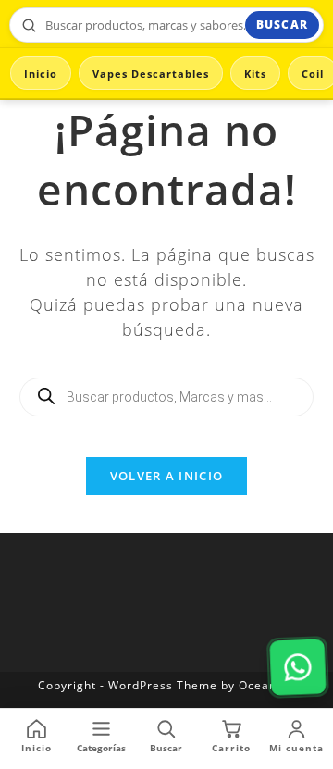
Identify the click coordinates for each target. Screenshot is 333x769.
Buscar (282, 24)
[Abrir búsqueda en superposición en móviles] (166, 397)
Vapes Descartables (150, 74)
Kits (255, 74)
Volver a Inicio (167, 475)
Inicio (40, 74)
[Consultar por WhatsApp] (298, 668)
